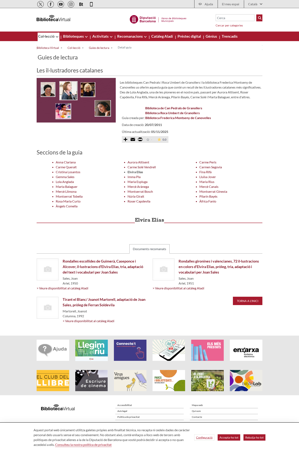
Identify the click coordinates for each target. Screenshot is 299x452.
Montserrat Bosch (140, 191)
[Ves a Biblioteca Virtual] (158, 18)
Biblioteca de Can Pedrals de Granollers (173, 108)
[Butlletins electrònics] (81, 3)
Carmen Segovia (210, 167)
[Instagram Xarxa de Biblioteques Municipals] (71, 3)
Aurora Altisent (138, 162)
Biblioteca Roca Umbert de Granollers (172, 113)
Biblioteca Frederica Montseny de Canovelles (178, 118)
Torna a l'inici (247, 301)
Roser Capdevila (139, 201)
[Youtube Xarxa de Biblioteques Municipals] (61, 3)
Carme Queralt (66, 167)
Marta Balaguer (66, 186)
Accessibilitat (124, 405)
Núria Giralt (136, 196)
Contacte (197, 416)
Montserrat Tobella (69, 196)
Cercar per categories (229, 25)
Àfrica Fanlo (207, 201)
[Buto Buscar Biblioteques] (259, 17)
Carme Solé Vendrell (142, 167)
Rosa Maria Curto (68, 201)
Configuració (204, 437)
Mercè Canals (208, 186)
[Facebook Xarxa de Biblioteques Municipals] (51, 3)
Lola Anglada (65, 182)
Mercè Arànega (138, 186)
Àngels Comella (66, 206)
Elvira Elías (135, 172)
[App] (91, 3)
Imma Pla (134, 177)
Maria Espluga (137, 182)
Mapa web (197, 405)
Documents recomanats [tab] (149, 249)
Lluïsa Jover (207, 177)
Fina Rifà (205, 172)
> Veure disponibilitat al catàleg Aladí (62, 288)
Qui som (196, 411)
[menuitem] (46, 36)
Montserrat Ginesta (213, 191)
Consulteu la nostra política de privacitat (83, 445)
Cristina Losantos (68, 172)
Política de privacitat (128, 416)
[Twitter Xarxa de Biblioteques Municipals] (41, 3)
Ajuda (209, 4)
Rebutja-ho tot (254, 437)
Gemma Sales (65, 177)
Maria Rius (206, 182)
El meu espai (230, 4)
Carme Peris (207, 162)
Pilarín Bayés (208, 196)
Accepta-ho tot (228, 437)
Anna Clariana (66, 162)
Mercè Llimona (66, 191)
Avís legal (122, 411)
